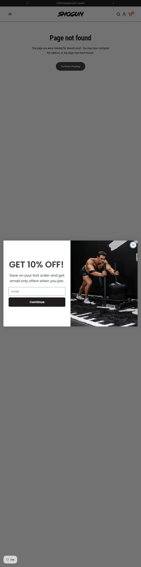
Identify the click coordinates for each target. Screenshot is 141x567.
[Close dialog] (133, 245)
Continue (37, 302)
